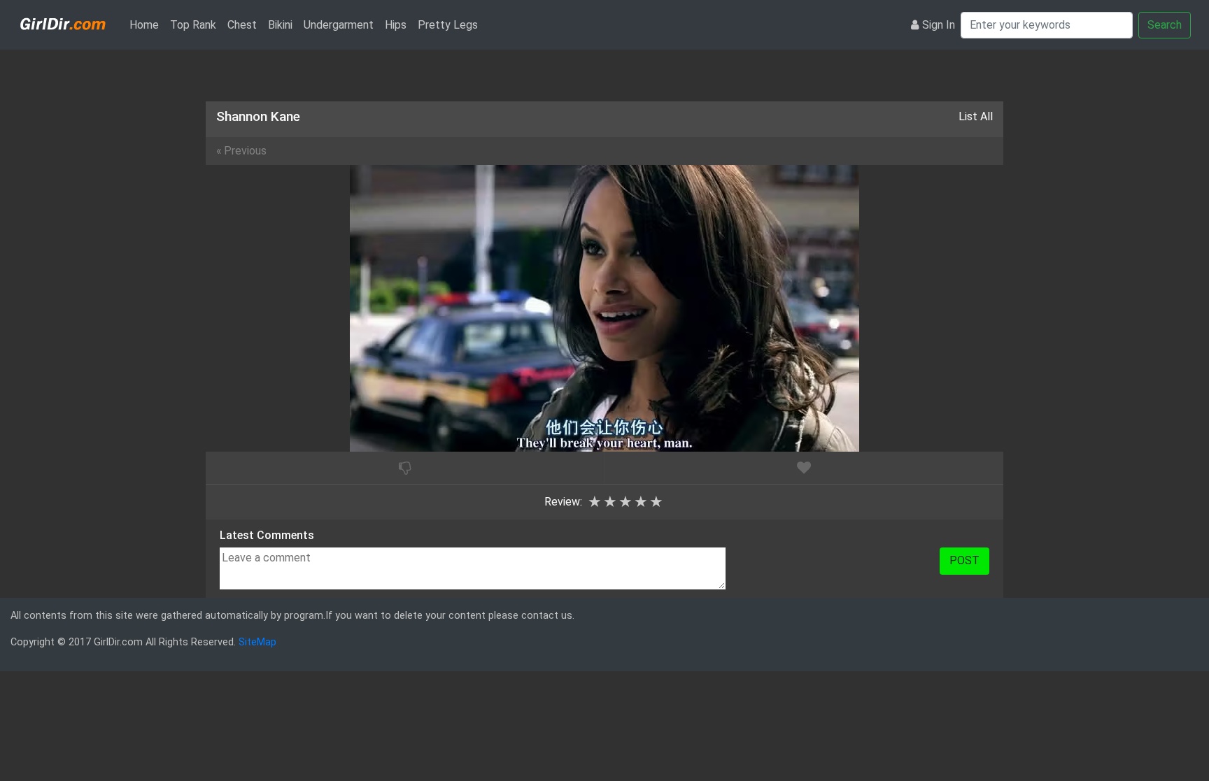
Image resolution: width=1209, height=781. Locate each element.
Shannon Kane (258, 116)
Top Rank (193, 24)
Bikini (280, 24)
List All (976, 116)
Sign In (938, 24)
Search (1164, 24)
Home (146, 24)
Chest (242, 24)
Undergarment (339, 24)
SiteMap (257, 642)
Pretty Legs (448, 24)
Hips (395, 24)
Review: (563, 501)
